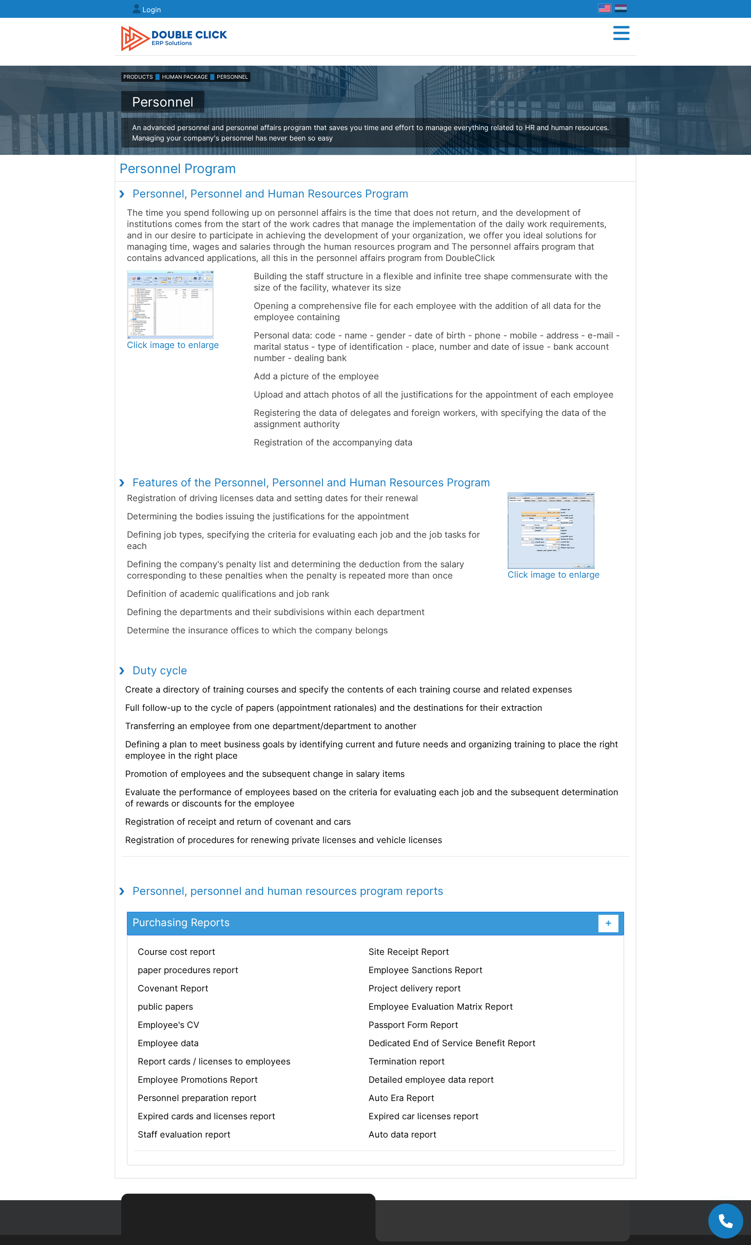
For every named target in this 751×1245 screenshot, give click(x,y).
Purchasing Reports (372, 922)
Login (152, 9)
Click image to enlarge (173, 345)
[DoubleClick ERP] (162, 33)
